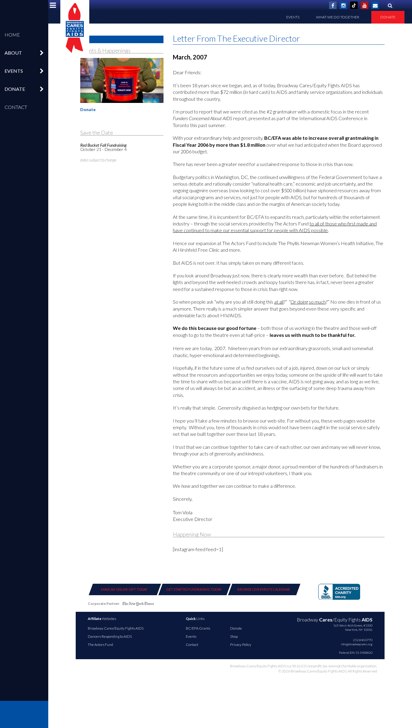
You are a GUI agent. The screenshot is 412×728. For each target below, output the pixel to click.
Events (292, 17)
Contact (16, 107)
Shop (234, 636)
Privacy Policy (240, 644)
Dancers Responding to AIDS (110, 636)
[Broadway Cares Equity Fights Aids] (74, 28)
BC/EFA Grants (198, 628)
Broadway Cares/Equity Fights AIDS (116, 628)
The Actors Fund (100, 644)
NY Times (138, 604)
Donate (387, 17)
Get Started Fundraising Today (194, 589)
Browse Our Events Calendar (263, 589)
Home (12, 34)
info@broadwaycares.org (356, 644)
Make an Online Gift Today (124, 589)
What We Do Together (337, 17)
